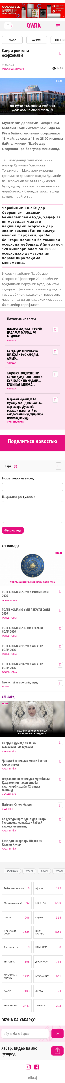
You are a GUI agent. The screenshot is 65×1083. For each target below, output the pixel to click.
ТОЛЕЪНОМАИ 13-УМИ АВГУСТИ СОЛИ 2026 (22, 647)
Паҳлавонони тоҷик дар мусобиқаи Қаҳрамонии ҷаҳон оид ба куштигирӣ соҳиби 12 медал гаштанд (25, 784)
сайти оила (12, 871)
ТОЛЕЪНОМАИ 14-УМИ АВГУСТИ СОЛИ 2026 (22, 666)
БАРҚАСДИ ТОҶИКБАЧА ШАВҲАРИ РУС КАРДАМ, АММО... (23, 354)
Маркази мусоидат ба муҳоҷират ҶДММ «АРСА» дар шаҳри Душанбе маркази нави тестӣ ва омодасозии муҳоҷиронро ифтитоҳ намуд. (25, 408)
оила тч (29, 871)
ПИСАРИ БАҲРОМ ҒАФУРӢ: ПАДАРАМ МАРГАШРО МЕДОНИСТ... (24, 332)
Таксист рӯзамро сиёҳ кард (20, 682)
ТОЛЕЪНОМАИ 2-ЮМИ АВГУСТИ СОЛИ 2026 (22, 629)
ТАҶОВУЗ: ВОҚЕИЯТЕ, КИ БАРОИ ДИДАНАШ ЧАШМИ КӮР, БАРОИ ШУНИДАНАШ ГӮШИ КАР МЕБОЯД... (24, 378)
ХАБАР (12, 39)
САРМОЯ (36, 39)
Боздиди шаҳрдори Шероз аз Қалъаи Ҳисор (22, 842)
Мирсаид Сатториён (13, 68)
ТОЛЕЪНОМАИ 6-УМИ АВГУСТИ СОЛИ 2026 (26, 611)
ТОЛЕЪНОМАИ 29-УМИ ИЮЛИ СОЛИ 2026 (25, 593)
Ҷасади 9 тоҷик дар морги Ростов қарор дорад (24, 762)
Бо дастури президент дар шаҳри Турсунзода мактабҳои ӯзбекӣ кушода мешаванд (24, 822)
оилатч (44, 871)
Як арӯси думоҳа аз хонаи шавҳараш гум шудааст (19, 744)
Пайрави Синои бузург (17, 804)
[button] (58, 26)
